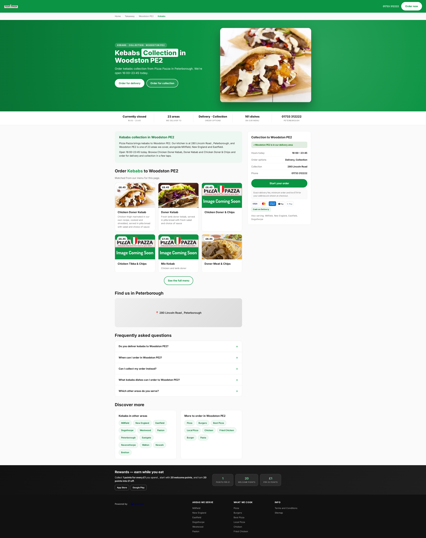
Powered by (121, 504)
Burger (190, 437)
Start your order (279, 183)
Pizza (189, 423)
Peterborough (128, 437)
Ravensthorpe (128, 445)
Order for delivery (129, 83)
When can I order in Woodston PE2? (140, 357)
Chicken (209, 430)
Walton (145, 445)
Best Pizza (218, 423)
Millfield (125, 423)
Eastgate (146, 437)
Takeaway (130, 16)
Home (118, 16)
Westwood (145, 430)
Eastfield (159, 423)
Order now (411, 6)
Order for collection (162, 83)
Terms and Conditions (286, 508)
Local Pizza (192, 430)
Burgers (203, 423)
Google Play (138, 487)
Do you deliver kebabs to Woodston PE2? (143, 346)
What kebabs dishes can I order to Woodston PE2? (149, 379)
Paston (160, 430)
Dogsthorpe (127, 430)
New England (142, 423)
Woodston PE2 (146, 16)
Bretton (125, 452)
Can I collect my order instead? (137, 368)
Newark (160, 445)
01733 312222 (391, 6)
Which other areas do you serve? (139, 391)
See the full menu (178, 280)
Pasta (203, 437)
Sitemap (279, 512)
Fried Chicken (226, 430)
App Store (122, 487)
